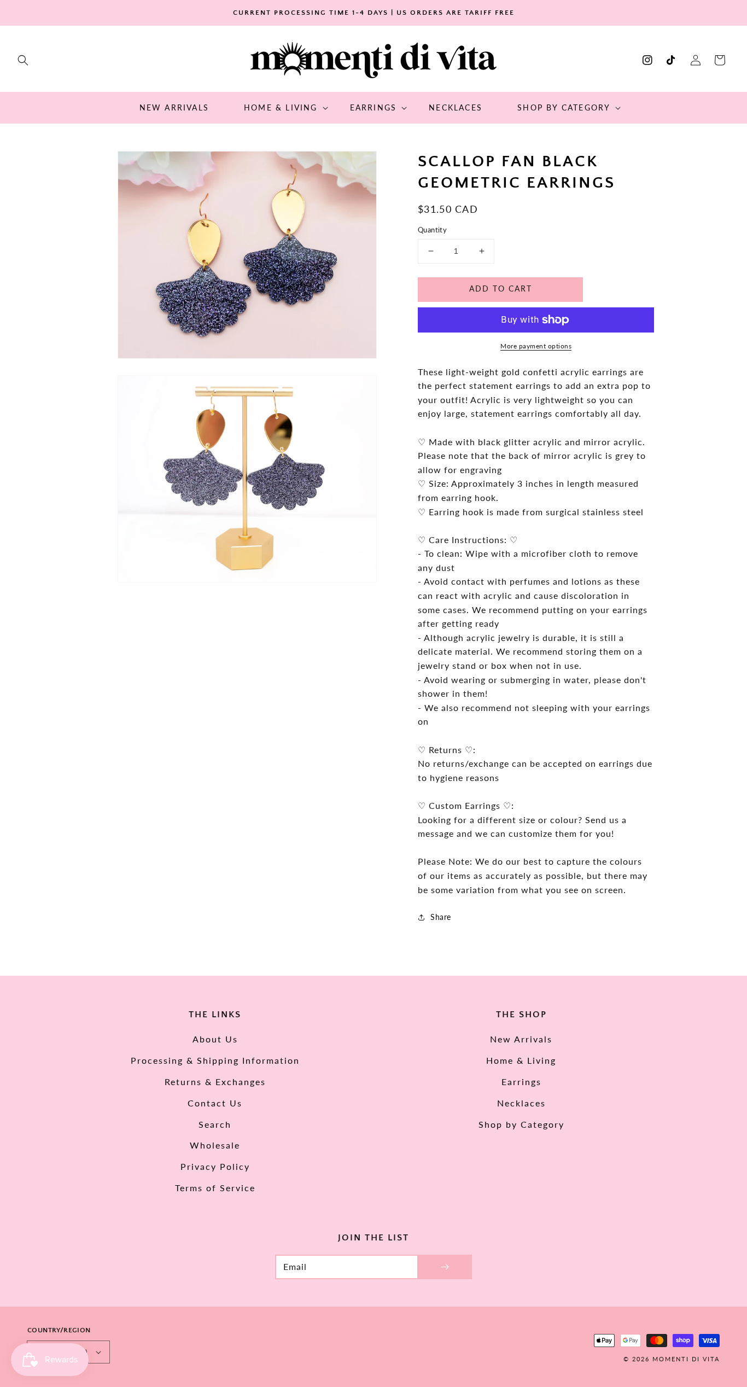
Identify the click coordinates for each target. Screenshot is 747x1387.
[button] (23, 60)
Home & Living (521, 1060)
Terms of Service (215, 1187)
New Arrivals (521, 1039)
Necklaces (521, 1103)
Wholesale (215, 1145)
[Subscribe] (444, 1267)
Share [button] (440, 917)
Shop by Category (521, 1124)
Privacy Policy (215, 1166)
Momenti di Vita (686, 1358)
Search (215, 1124)
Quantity (432, 229)
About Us (215, 1039)
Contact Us (215, 1103)
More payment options (535, 346)
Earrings (521, 1081)
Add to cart (500, 288)
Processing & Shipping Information (215, 1060)
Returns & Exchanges (215, 1081)
